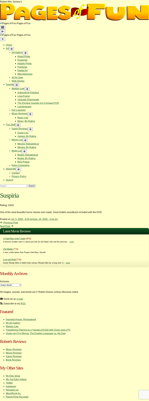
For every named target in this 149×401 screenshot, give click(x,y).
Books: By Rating (26, 158)
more (72, 242)
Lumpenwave (24, 106)
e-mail (20, 299)
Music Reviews (19, 113)
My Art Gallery (13, 323)
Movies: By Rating (26, 147)
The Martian (8, 249)
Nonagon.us (12, 390)
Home (9, 45)
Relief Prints (23, 56)
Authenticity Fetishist (28, 92)
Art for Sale (17, 77)
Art (7, 48)
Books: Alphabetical (27, 155)
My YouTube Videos (16, 379)
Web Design (18, 81)
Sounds (10, 84)
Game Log (22, 133)
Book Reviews (13, 360)
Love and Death (9, 259)
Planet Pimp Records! (17, 397)
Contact (16, 173)
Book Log (17, 151)
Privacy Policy (19, 176)
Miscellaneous (24, 74)
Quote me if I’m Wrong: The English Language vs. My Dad (35, 333)
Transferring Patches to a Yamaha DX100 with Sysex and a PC (38, 330)
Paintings (22, 67)
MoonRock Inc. (13, 393)
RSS (23, 303)
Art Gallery (17, 52)
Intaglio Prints (24, 63)
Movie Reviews (14, 353)
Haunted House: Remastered (21, 319)
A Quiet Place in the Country (14, 238)
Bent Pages (23, 162)
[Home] (74, 20)
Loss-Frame (23, 96)
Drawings (22, 60)
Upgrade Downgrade (28, 99)
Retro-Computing (20, 165)
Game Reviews (20, 128)
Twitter (9, 383)
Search (9, 180)
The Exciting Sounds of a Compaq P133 (38, 103)
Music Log (22, 117)
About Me (11, 169)
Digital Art (22, 70)
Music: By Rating (26, 121)
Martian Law (18, 88)
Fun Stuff (10, 124)
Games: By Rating (26, 136)
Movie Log (17, 140)
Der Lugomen (19, 110)
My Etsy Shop (13, 376)
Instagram (11, 386)
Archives (4, 281)
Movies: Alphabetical (28, 144)
